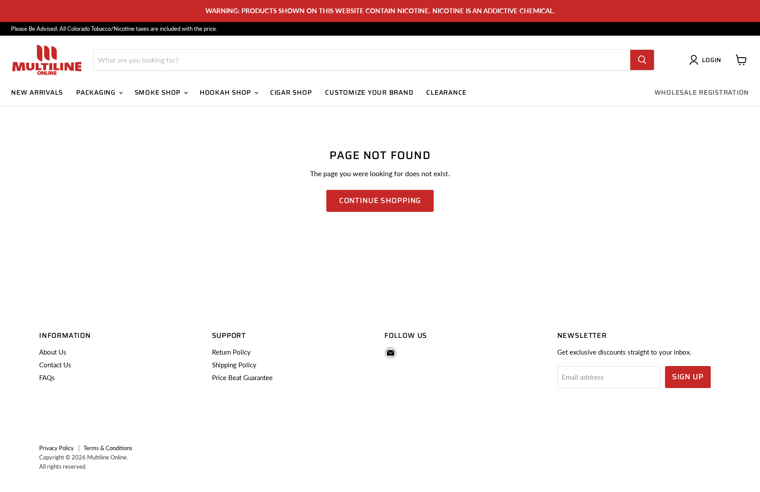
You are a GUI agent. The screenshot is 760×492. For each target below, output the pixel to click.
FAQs (47, 377)
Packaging (97, 92)
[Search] (642, 60)
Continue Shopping (380, 200)
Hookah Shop (226, 92)
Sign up (688, 376)
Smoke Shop (159, 92)
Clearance (446, 92)
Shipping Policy (234, 365)
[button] (707, 60)
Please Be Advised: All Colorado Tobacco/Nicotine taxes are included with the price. (114, 29)
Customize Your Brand (369, 92)
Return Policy (231, 352)
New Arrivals (37, 92)
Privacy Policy (56, 447)
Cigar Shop (291, 92)
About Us (52, 352)
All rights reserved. (63, 466)
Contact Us (55, 365)
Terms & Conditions (108, 447)
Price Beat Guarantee (242, 377)
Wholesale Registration (701, 92)
